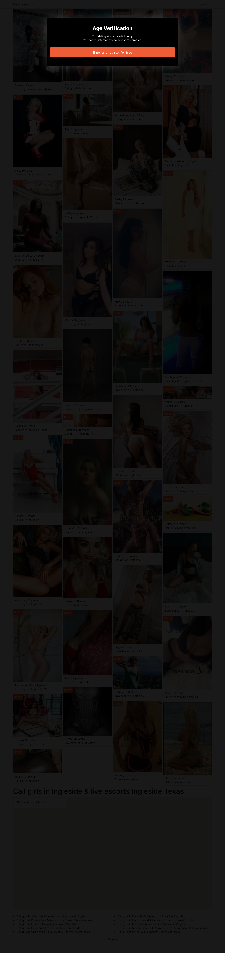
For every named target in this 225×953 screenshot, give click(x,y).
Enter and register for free (112, 52)
